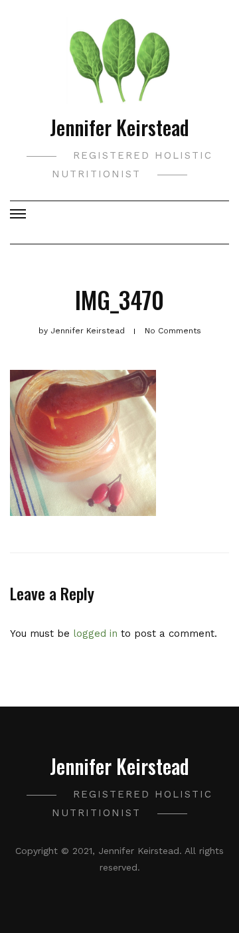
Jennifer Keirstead (119, 127)
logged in (95, 633)
